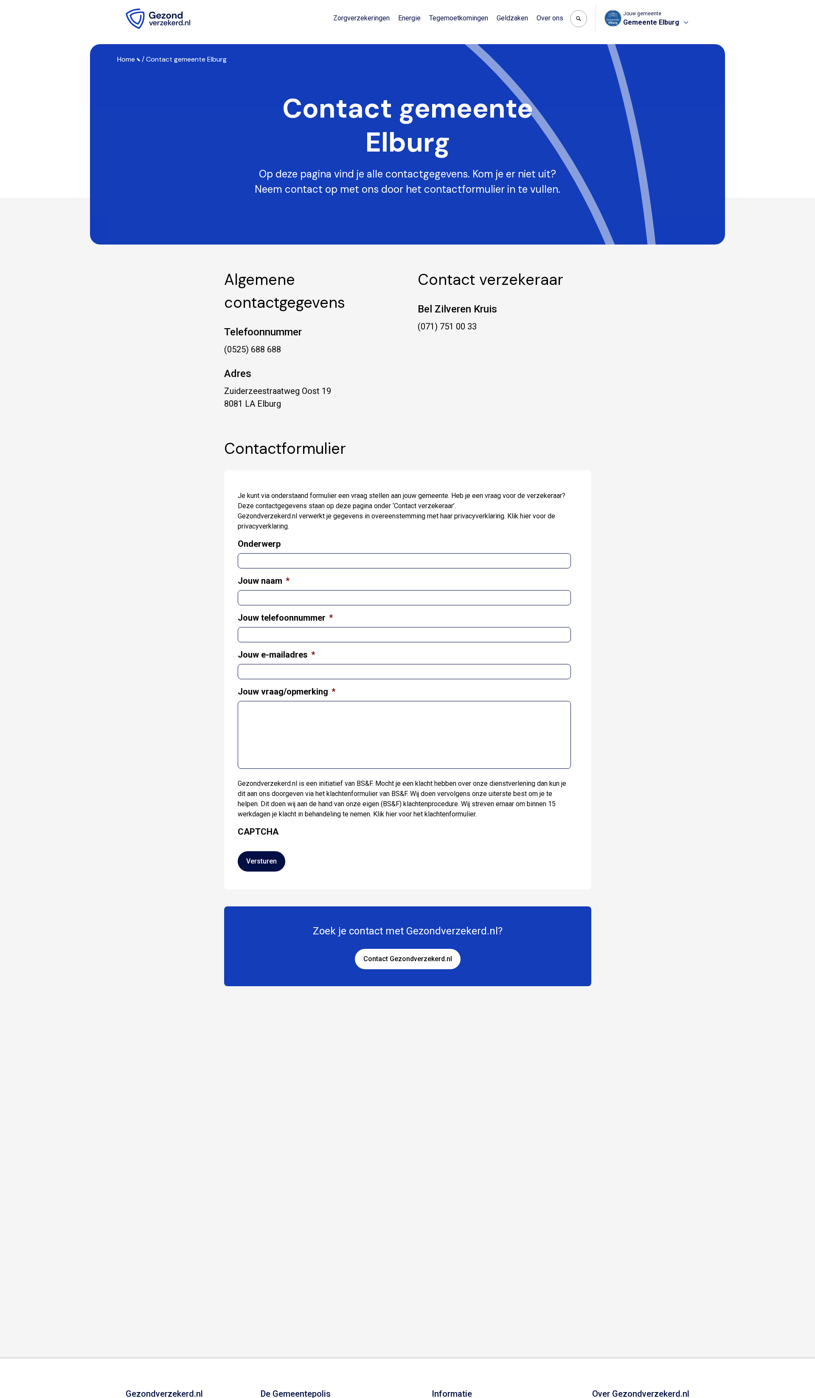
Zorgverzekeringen (361, 18)
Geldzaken (512, 18)
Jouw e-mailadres (276, 655)
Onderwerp (259, 544)
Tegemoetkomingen (458, 18)
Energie (409, 18)
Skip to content (41, 7)
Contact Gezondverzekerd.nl (407, 959)
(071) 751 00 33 (447, 326)
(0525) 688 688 (252, 349)
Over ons (550, 18)
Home (126, 59)
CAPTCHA (258, 832)
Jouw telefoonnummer (285, 618)
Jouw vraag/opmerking (286, 691)
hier (525, 516)
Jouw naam (263, 581)
